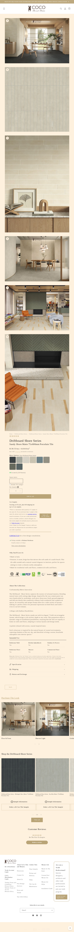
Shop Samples (33, 869)
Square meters (13, 477)
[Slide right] (39, 744)
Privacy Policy (9, 886)
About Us (20, 879)
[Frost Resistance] (11, 574)
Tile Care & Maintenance (33, 885)
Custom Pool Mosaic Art (45, 876)
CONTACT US (14, 536)
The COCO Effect (22, 897)
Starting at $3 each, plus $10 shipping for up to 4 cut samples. (21, 506)
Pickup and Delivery (32, 874)
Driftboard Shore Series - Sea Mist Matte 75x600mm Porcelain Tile (50, 794)
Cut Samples (13, 502)
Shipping (17, 451)
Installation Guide (47, 888)
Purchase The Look (10, 698)
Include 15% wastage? (17, 484)
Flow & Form (6, 738)
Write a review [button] (37, 842)
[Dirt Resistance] (17, 574)
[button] (4, 9)
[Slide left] (35, 744)
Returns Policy (9, 891)
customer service (32, 514)
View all (37, 820)
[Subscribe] (52, 910)
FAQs (31, 880)
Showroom (20, 871)
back (10, 687)
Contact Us (20, 875)
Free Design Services (20, 885)
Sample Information (19, 802)
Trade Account (15, 523)
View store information (18, 545)
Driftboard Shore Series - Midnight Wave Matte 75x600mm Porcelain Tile (17, 794)
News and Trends (20, 891)
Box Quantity (13, 487)
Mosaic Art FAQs (45, 883)
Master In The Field (46, 870)
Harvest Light (40, 738)
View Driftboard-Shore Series (27, 455)
